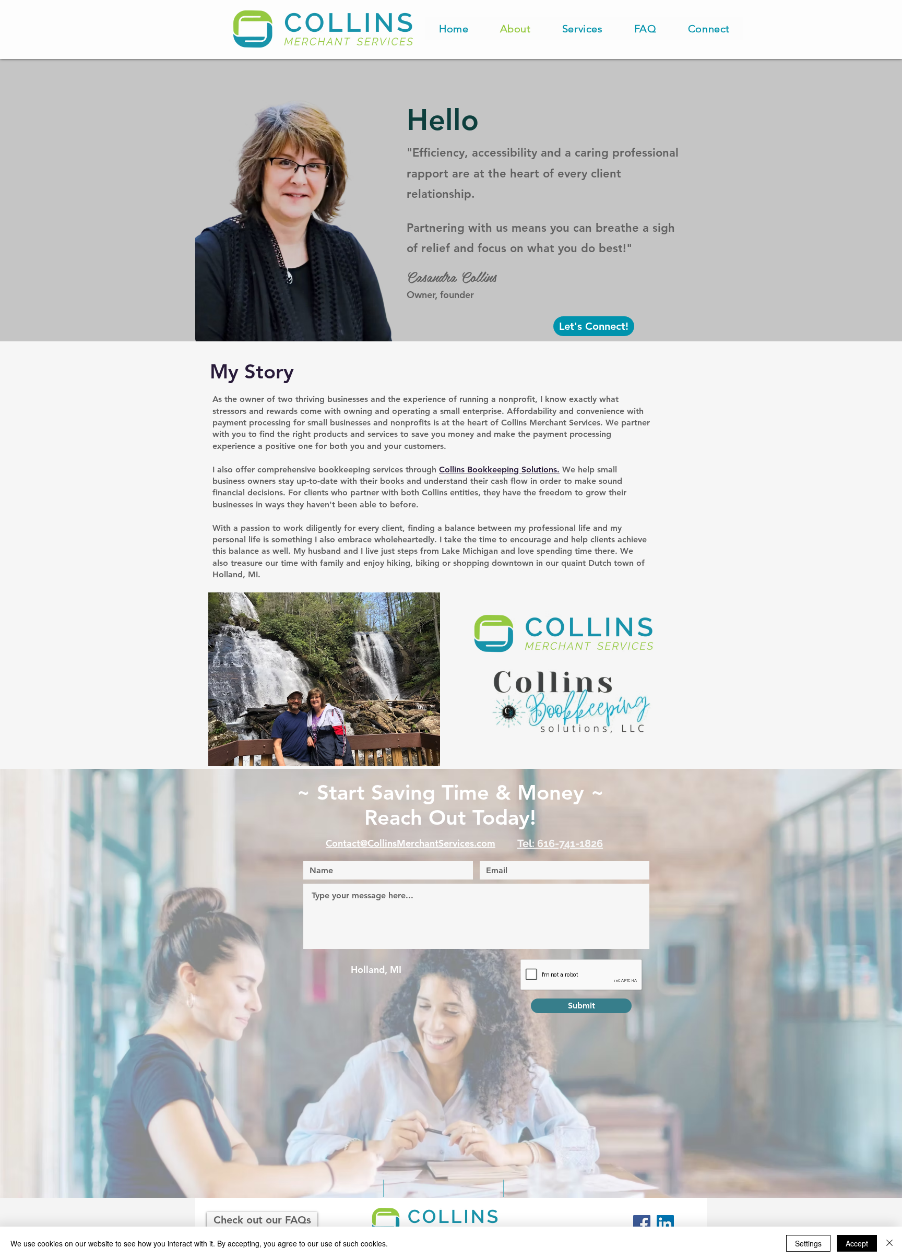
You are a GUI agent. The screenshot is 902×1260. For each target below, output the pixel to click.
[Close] (889, 1243)
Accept (857, 1243)
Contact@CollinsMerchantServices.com (410, 843)
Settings (808, 1243)
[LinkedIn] (665, 1223)
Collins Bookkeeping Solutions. (499, 469)
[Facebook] (641, 1223)
